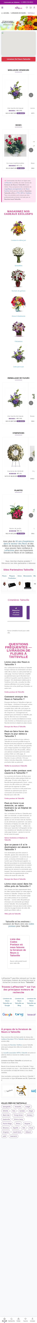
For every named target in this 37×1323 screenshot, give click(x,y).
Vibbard (28, 1132)
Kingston (6, 1132)
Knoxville (18, 1107)
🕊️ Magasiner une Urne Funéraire (16, 611)
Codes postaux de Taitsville (14, 692)
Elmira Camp (18, 1119)
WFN (22, 193)
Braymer (27, 1124)
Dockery (29, 1115)
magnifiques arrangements (13, 189)
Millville (5, 1111)
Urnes (20, 576)
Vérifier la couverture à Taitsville (16, 766)
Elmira (18, 1124)
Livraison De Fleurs (18, 13)
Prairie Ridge (7, 1124)
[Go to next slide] (31, 95)
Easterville (6, 1119)
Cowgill (27, 1107)
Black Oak (6, 1115)
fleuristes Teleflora (16, 1045)
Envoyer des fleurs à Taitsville (15, 726)
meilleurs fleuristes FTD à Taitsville (12, 1039)
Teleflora (28, 193)
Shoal (31, 1128)
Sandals (22, 1111)
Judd (4, 1136)
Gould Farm (17, 1132)
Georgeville (7, 1107)
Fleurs (4, 576)
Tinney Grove (18, 1115)
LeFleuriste (8, 183)
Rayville (15, 1128)
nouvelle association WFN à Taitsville (15, 1053)
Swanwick (13, 1136)
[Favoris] (26, 7)
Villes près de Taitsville (13, 914)
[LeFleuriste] (18, 7)
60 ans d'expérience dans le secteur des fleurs (19, 542)
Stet (23, 1128)
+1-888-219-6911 (27, 2)
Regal (31, 1111)
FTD (18, 193)
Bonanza (6, 1128)
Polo (13, 1111)
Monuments (27, 576)
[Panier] (30, 7)
